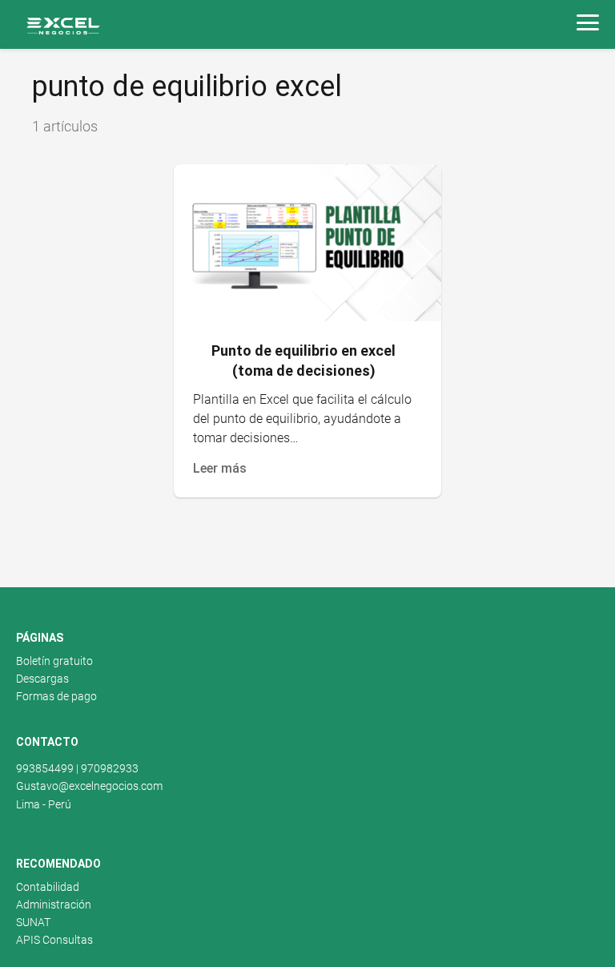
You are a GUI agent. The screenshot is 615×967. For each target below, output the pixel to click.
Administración (53, 904)
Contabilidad (47, 886)
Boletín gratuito (54, 661)
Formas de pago (56, 696)
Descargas (42, 678)
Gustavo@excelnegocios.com (89, 786)
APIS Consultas (54, 939)
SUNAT (33, 922)
